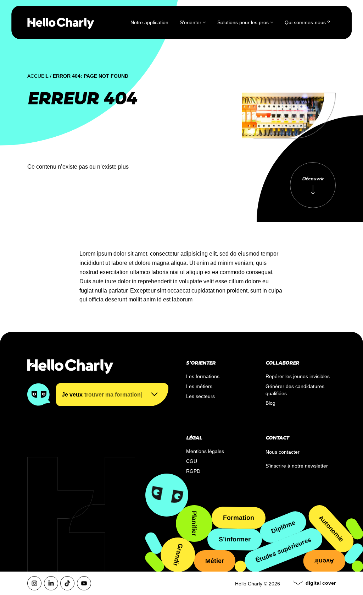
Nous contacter (283, 452)
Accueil (38, 76)
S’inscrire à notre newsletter (297, 466)
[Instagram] (34, 583)
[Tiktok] (67, 583)
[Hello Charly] (60, 22)
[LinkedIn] (51, 583)
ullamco (140, 272)
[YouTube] (84, 583)
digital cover (321, 583)
